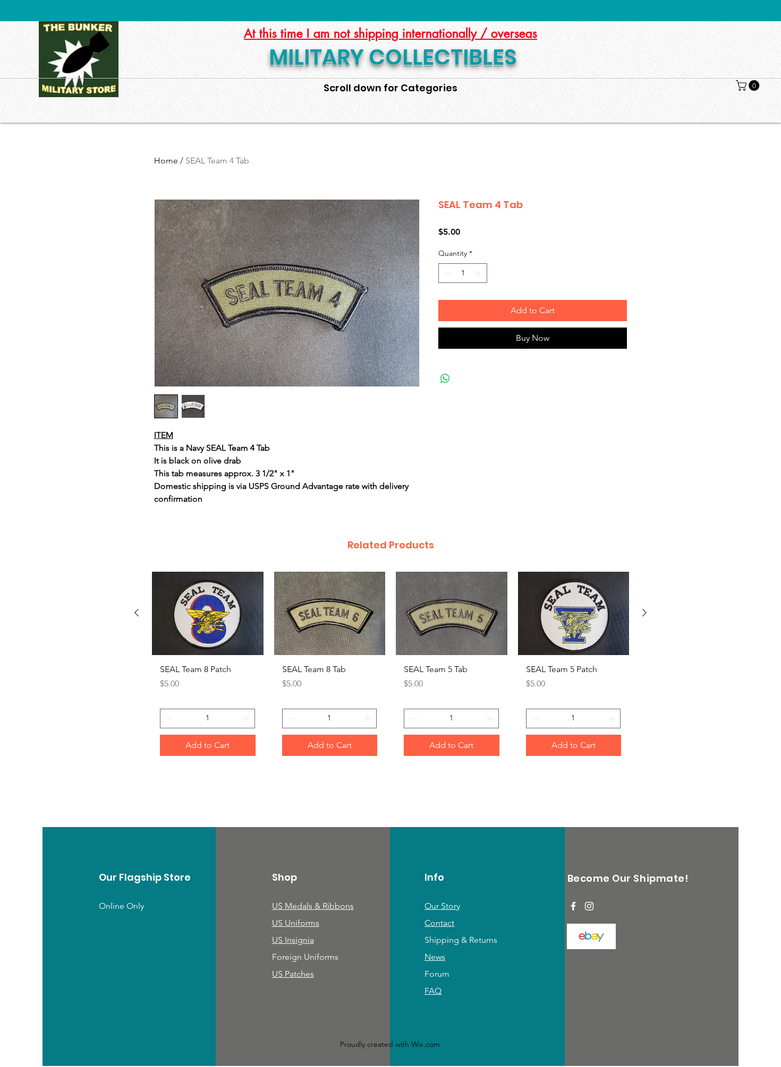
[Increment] (479, 273)
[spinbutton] (462, 273)
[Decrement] (446, 273)
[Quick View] (208, 613)
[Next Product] (644, 612)
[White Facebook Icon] (573, 906)
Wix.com (425, 1044)
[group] (390, 667)
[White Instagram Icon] (589, 906)
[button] (749, 85)
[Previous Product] (136, 612)
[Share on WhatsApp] (445, 378)
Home (166, 161)
